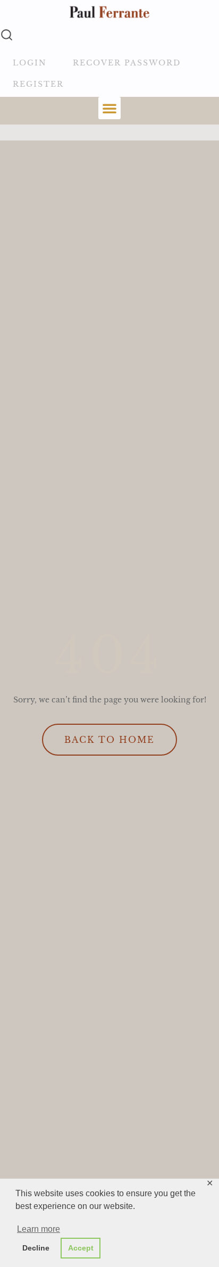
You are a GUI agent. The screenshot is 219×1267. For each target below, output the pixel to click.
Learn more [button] (38, 1228)
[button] (109, 108)
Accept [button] (81, 1248)
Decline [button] (35, 1248)
